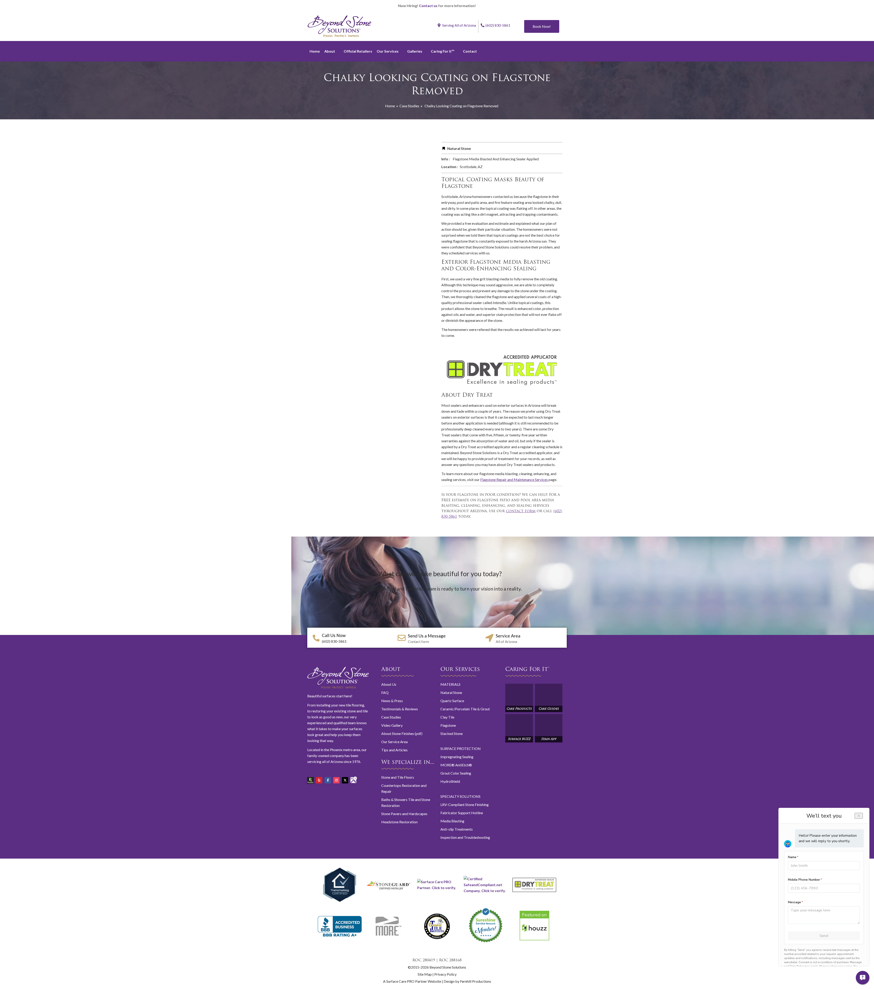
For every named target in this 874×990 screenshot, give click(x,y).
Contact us (428, 5)
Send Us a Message (427, 635)
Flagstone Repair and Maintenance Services (514, 479)
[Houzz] (310, 778)
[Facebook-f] (328, 780)
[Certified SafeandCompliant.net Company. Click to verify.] (486, 890)
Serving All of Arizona (459, 25)
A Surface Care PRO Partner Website (412, 981)
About (329, 51)
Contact (470, 51)
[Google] (354, 778)
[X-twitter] (345, 780)
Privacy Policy (445, 974)
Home (315, 51)
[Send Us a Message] (402, 638)
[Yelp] (319, 780)
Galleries (414, 51)
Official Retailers (358, 51)
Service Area (508, 635)
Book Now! (542, 26)
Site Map (425, 974)
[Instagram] (336, 780)
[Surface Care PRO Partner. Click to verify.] (437, 887)
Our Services (388, 51)
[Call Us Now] (316, 638)
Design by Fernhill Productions (467, 981)
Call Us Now (334, 635)
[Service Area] (489, 638)
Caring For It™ (442, 51)
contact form (521, 511)
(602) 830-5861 (497, 25)
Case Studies (409, 106)
